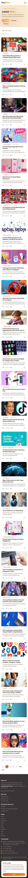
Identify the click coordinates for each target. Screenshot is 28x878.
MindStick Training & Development (9, 808)
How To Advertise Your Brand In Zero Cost (14, 390)
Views (2, 827)
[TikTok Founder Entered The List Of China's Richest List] (14, 408)
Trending (3, 829)
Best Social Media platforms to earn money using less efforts (14, 722)
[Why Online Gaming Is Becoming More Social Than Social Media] (14, 105)
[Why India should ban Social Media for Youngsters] (14, 287)
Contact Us (3, 821)
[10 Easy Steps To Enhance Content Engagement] (14, 528)
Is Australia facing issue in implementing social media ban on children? (13, 330)
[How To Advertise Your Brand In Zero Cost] (14, 378)
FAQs (2, 823)
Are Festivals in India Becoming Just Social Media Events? (14, 208)
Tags (2, 831)
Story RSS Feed (4, 801)
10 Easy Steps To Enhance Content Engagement (13, 540)
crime (5, 688)
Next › (20, 766)
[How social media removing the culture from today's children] (14, 680)
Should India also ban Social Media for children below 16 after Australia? (13, 360)
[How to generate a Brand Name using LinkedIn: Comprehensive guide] (14, 619)
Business (3, 835)
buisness (5, 53)
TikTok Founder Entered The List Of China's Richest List (13, 420)
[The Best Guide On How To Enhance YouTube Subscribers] (14, 439)
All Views (5, 20)
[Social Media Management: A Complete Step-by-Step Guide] (14, 44)
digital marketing (8, 447)
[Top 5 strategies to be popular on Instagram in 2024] (14, 558)
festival (5, 205)
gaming (5, 114)
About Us (3, 818)
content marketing (8, 537)
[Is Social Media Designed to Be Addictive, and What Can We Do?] (14, 226)
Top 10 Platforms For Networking (13, 510)
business (5, 417)
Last (3, 770)
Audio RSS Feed (4, 798)
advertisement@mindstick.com (10, 853)
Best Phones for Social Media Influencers (11, 178)
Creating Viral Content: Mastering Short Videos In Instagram (13, 269)
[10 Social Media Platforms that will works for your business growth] (14, 589)
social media (6, 83)
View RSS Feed (4, 796)
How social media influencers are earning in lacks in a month (13, 752)
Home (2, 816)
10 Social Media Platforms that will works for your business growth (13, 600)
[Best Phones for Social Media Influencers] (14, 166)
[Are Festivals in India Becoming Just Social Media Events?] (14, 196)
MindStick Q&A (4, 811)
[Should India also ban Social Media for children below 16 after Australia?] (14, 348)
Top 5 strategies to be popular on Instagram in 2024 (13, 570)
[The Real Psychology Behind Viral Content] (14, 135)
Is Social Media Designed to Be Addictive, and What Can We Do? (13, 238)
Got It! (14, 874)
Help (2, 825)
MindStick (3, 806)
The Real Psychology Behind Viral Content (13, 147)
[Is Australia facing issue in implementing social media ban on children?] (14, 317)
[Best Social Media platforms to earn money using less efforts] (14, 710)
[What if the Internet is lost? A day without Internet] (14, 469)
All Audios (13, 20)
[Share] (24, 64)
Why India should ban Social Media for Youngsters (13, 299)
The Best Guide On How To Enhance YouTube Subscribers (13, 450)
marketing (6, 387)
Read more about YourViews (7, 791)
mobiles (5, 174)
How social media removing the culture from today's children (12, 691)
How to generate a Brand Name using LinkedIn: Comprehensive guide (12, 631)
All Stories (5, 24)
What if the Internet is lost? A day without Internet (13, 481)
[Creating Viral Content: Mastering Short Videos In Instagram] (14, 257)
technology (6, 478)
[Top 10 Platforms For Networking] (14, 499)
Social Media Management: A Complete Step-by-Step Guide (12, 56)
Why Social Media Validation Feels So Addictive (14, 87)
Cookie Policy (16, 869)
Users (2, 833)
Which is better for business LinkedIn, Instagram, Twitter (12, 661)
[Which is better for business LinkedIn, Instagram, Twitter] (14, 649)
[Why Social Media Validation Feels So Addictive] (14, 75)
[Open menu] (25, 2)
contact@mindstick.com (8, 851)
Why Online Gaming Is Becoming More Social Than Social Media (13, 117)
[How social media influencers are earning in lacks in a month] (14, 740)
